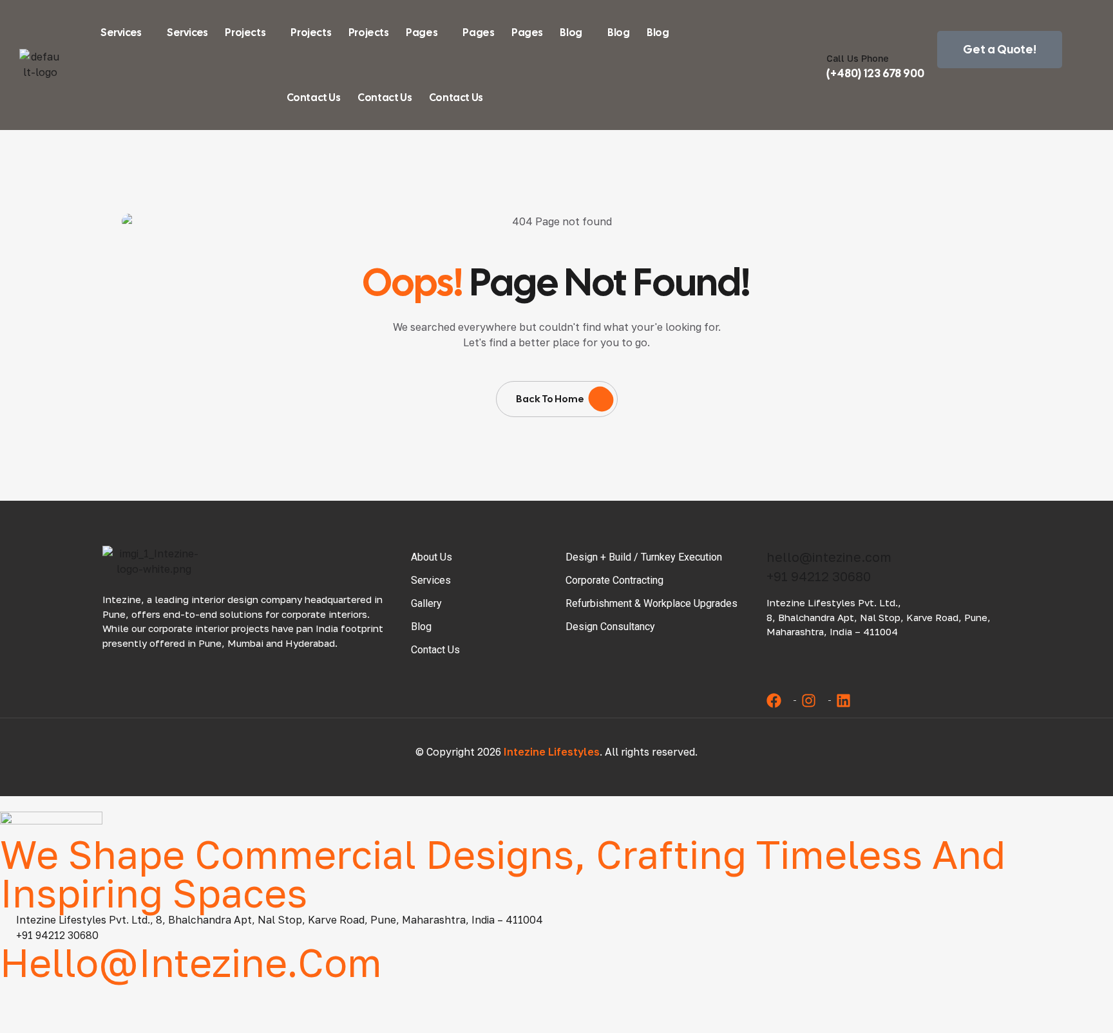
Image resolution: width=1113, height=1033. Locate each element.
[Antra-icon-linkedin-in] (124, 998)
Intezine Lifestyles (552, 751)
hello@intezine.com (828, 556)
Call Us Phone (857, 58)
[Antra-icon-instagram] (70, 998)
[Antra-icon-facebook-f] (16, 998)
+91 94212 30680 (818, 576)
